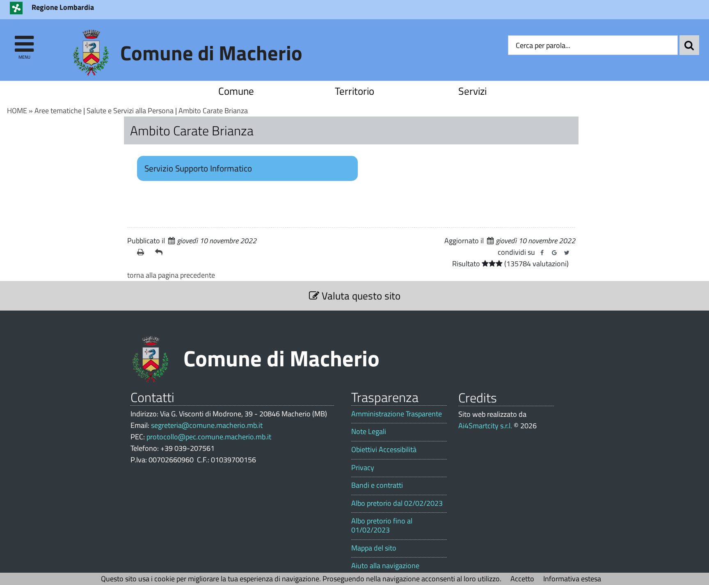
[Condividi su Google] (554, 252)
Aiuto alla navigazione (385, 565)
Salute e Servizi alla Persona (130, 110)
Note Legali (368, 431)
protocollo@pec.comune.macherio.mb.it (208, 436)
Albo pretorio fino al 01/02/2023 (381, 525)
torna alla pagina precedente (171, 275)
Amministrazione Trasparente (396, 413)
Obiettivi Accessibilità (383, 449)
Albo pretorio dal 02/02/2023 (397, 503)
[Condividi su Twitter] (566, 252)
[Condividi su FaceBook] (542, 252)
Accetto (522, 578)
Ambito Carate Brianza (213, 110)
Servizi (472, 91)
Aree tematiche (58, 110)
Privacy (362, 467)
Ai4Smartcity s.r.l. (485, 425)
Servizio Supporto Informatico (198, 168)
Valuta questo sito (359, 296)
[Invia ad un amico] (161, 252)
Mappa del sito (373, 548)
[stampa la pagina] (143, 252)
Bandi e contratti (377, 485)
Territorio (354, 91)
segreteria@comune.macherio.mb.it (207, 425)
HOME (17, 110)
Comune (236, 91)
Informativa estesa (572, 578)
